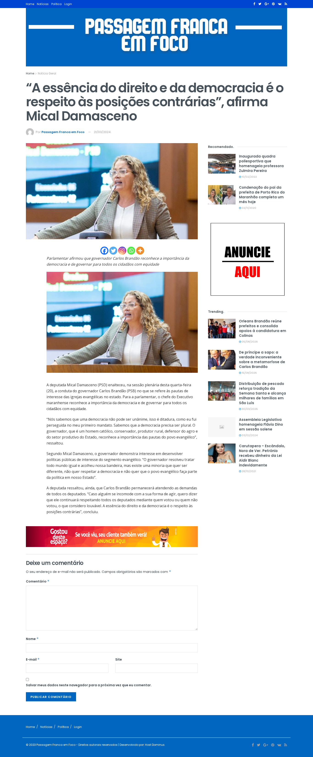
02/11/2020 (248, 208)
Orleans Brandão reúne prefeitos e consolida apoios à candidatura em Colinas (262, 328)
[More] (140, 251)
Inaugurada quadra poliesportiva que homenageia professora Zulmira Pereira (261, 163)
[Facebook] (104, 251)
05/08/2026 (249, 341)
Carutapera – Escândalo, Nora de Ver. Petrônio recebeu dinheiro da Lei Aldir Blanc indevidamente (262, 456)
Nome (32, 639)
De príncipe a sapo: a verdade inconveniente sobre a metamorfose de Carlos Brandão (262, 359)
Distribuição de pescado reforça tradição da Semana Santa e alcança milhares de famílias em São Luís (262, 393)
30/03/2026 (249, 409)
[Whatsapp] (131, 251)
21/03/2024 (102, 132)
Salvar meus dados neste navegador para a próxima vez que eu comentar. (89, 685)
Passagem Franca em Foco (63, 132)
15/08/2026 (249, 373)
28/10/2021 (248, 471)
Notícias (43, 4)
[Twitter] (113, 251)
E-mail (33, 659)
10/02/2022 (249, 177)
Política (56, 4)
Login (68, 4)
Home (30, 4)
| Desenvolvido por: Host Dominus (141, 745)
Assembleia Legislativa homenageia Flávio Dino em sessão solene (261, 424)
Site (118, 659)
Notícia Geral (47, 73)
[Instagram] (122, 251)
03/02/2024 (249, 435)
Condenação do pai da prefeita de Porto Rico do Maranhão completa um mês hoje (262, 194)
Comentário (37, 581)
